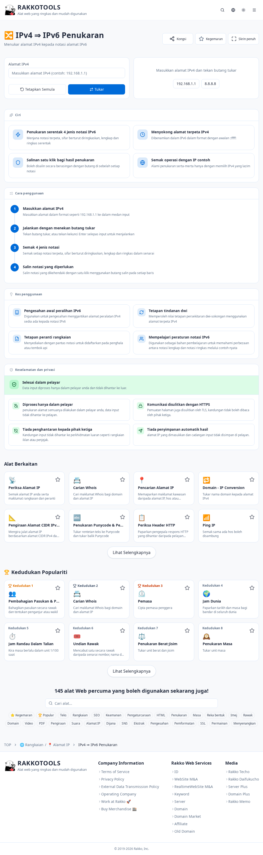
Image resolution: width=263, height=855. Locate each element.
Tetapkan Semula (40, 89)
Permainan (219, 723)
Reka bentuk (215, 715)
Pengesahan (159, 723)
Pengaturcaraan (139, 715)
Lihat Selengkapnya (132, 552)
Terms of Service (115, 771)
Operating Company (118, 794)
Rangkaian (80, 715)
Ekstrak (139, 723)
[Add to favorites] (57, 479)
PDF (42, 723)
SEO (97, 715)
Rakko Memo (239, 801)
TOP (7, 744)
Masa (197, 715)
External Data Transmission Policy (130, 786)
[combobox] (135, 703)
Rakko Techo (238, 771)
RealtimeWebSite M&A (193, 786)
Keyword (181, 794)
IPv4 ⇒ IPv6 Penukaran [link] (97, 744)
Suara (76, 723)
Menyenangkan (244, 723)
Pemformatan (184, 723)
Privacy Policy (112, 779)
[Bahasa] (233, 10)
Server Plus (238, 786)
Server (179, 801)
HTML (161, 715)
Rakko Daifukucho (243, 779)
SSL (202, 723)
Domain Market (187, 816)
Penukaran (179, 715)
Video (29, 723)
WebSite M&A (186, 779)
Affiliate (180, 823)
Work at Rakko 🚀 (116, 801)
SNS (125, 723)
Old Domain (184, 831)
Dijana (111, 723)
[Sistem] (243, 10)
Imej (234, 715)
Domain (13, 723)
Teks (63, 715)
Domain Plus (239, 794)
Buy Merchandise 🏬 (119, 808)
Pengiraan (58, 723)
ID (176, 771)
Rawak (247, 715)
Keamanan (113, 715)
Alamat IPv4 (18, 64)
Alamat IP (93, 723)
